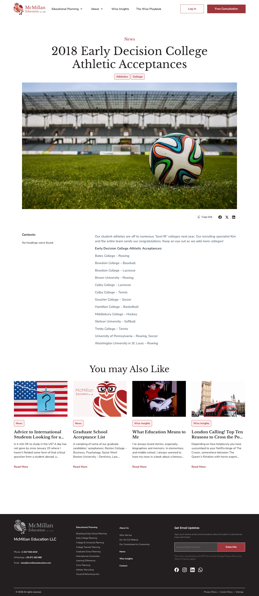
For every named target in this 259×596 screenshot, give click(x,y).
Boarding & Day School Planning (91, 533)
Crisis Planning (83, 565)
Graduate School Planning (88, 551)
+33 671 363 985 (33, 557)
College (138, 77)
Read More (21, 467)
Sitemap (239, 592)
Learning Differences (85, 560)
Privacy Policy (210, 592)
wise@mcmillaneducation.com (36, 562)
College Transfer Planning (88, 547)
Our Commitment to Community (134, 544)
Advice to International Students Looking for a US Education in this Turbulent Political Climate (37, 435)
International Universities (88, 556)
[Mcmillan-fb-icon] (176, 569)
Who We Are (125, 535)
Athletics (122, 77)
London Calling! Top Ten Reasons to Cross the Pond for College (218, 435)
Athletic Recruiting (85, 569)
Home (122, 551)
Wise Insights (120, 9)
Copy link (207, 217)
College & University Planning (90, 542)
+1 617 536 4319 (29, 552)
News (129, 39)
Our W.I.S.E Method (128, 539)
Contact (123, 565)
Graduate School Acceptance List (90, 434)
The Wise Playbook (148, 9)
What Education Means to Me (159, 434)
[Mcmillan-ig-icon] (184, 569)
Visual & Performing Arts (87, 574)
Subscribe (231, 547)
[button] (220, 217)
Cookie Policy (226, 592)
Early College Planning (86, 538)
